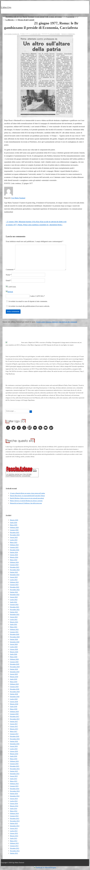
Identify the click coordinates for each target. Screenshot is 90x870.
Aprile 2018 (13, 706)
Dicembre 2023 (14, 567)
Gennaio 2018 (14, 714)
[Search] (31, 411)
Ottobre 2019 (14, 669)
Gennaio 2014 (14, 816)
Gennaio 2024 (14, 565)
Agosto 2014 (14, 798)
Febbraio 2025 (14, 545)
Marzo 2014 (13, 811)
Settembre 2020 (14, 642)
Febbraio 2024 (14, 562)
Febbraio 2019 (14, 684)
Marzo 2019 (13, 682)
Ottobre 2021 (14, 612)
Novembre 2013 (15, 821)
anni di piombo (54, 34)
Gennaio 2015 (14, 786)
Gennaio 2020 (14, 662)
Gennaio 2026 (14, 530)
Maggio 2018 (14, 704)
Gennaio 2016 (14, 764)
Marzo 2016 (13, 759)
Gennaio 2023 (14, 584)
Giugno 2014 (14, 803)
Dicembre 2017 (14, 716)
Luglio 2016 (13, 749)
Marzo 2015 (13, 781)
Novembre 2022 (15, 589)
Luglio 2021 (13, 619)
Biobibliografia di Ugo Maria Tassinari (19, 17)
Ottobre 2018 (14, 694)
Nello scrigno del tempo (53, 17)
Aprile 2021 (13, 624)
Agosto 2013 (14, 828)
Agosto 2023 (14, 577)
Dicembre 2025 (14, 532)
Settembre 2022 (14, 594)
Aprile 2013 (13, 838)
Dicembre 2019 (14, 664)
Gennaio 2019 (14, 686)
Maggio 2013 (14, 836)
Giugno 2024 (14, 555)
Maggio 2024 (14, 557)
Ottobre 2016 (14, 741)
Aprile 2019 (13, 679)
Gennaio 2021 (14, 632)
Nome (8, 275)
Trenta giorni (39, 17)
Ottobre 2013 (14, 823)
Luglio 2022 (13, 599)
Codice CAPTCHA (37, 296)
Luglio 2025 (13, 540)
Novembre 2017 (15, 719)
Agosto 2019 (14, 674)
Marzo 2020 (13, 657)
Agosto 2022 (14, 597)
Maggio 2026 (14, 520)
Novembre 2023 (15, 570)
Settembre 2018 (14, 696)
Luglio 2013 (13, 831)
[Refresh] (9, 292)
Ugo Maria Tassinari (18, 198)
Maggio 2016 (14, 754)
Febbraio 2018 (14, 711)
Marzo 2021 (13, 627)
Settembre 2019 (14, 672)
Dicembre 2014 (14, 788)
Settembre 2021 (14, 614)
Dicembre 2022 (14, 587)
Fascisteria (70, 17)
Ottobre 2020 (14, 639)
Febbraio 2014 (14, 813)
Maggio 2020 (14, 652)
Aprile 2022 (13, 602)
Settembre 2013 (14, 826)
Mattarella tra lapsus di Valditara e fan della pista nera (26, 503)
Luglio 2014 (13, 801)
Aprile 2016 (13, 756)
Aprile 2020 (13, 654)
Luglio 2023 (13, 580)
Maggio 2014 (14, 806)
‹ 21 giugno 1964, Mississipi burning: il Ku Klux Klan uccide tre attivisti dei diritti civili (36, 222)
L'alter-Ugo (6, 7)
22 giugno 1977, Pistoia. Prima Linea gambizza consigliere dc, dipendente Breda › (34, 225)
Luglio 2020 (13, 647)
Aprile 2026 (13, 522)
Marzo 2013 (13, 841)
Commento (10, 269)
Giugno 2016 (14, 751)
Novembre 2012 (15, 851)
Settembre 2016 (14, 744)
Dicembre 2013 (14, 818)
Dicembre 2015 (14, 766)
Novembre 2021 (15, 609)
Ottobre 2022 (14, 592)
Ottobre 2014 (14, 793)
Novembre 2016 (15, 739)
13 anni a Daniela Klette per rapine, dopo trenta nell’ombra (27, 493)
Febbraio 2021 (14, 629)
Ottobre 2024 (14, 552)
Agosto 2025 (14, 537)
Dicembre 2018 (14, 689)
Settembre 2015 (14, 773)
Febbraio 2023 (14, 582)
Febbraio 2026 (14, 527)
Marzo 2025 (13, 542)
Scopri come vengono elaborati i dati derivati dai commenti (56, 322)
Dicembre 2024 (14, 550)
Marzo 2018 (13, 709)
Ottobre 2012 (14, 853)
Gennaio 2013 (14, 846)
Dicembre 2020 (14, 634)
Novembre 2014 (15, 791)
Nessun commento (68, 34)
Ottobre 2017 (14, 721)
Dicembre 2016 (14, 736)
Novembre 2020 (15, 637)
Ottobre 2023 (14, 572)
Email (8, 280)
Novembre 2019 (15, 667)
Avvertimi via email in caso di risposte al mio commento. (28, 301)
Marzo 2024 (13, 560)
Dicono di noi (23, 20)
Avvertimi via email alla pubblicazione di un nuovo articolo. (29, 306)
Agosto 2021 (14, 617)
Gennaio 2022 (14, 604)
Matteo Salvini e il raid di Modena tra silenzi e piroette (26, 500)
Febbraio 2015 (14, 783)
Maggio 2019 (14, 676)
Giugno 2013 (14, 833)
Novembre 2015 (15, 769)
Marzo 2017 (13, 731)
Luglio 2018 (13, 699)
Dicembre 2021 (14, 607)
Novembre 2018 (15, 691)
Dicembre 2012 (14, 848)
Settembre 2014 (14, 796)
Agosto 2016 (14, 746)
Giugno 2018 (14, 701)
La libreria (9, 20)
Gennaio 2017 (14, 734)
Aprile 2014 (13, 808)
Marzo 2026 (13, 525)
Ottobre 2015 (14, 771)
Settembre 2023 (14, 574)
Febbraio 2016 (14, 761)
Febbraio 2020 (14, 659)
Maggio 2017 (14, 729)
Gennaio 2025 (14, 547)
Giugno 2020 (14, 649)
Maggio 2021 (14, 622)
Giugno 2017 (14, 726)
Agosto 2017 (14, 724)
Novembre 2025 (15, 535)
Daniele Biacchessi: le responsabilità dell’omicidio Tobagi (27, 495)
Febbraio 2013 (14, 843)
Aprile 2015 (13, 778)
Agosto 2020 (14, 644)
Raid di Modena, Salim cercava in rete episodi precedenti (27, 498)
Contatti (31, 20)
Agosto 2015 (14, 776)
